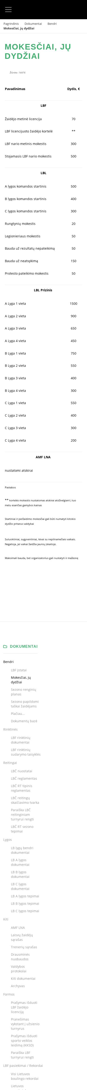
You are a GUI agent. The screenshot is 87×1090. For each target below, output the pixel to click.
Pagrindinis (11, 24)
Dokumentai (33, 24)
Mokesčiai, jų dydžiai (38, 51)
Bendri (52, 24)
